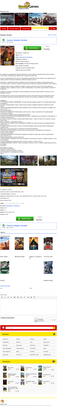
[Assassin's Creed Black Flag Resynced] (36, 19)
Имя (1, 288)
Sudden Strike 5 (46, 381)
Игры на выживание (7, 348)
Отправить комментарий (7, 317)
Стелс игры (18, 354)
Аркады (45, 339)
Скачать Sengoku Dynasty (17, 40)
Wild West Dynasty (19, 256)
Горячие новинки (14, 28)
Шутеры (18, 339)
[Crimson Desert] (50, 19)
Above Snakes (4, 256)
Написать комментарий (5, 285)
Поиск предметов (6, 351)
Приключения (22, 57)
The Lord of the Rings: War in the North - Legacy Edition (13, 388)
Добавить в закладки (52, 34)
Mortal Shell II (11, 381)
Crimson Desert (29, 367)
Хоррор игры (19, 345)
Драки (17, 351)
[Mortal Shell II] (21, 19)
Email (31, 288)
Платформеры (6, 342)
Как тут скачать (10, 42)
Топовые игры (26, 28)
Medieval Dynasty (48, 280)
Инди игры (5, 345)
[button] (2, 297)
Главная (4, 28)
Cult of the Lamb (48, 256)
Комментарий (3, 294)
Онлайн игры (5, 354)
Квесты (44, 348)
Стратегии (32, 339)
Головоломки (33, 348)
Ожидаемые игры (47, 354)
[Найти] (54, 328)
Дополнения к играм (34, 354)
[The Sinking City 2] (7, 19)
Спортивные (46, 345)
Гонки (31, 342)
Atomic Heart (10, 367)
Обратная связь (3, 404)
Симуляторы (29, 57)
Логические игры (20, 348)
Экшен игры (5, 339)
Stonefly (2, 280)
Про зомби (32, 351)
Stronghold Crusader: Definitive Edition (12, 374)
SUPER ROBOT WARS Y (30, 381)
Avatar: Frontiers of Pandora (47, 367)
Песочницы (45, 351)
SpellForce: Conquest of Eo (35, 257)
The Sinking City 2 (47, 374)
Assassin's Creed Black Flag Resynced (31, 374)
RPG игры (18, 342)
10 (21, 203)
